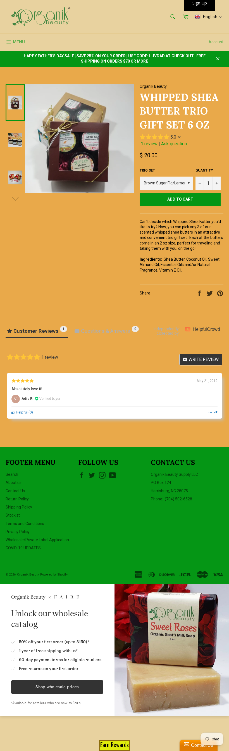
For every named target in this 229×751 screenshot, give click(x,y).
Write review (203, 359)
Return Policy (17, 499)
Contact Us (15, 491)
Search (12, 474)
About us (14, 482)
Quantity (204, 170)
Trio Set (147, 170)
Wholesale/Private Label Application (37, 540)
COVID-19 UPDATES (23, 548)
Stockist (13, 515)
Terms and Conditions (25, 523)
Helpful (21, 412)
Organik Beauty (28, 574)
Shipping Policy (19, 507)
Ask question (174, 143)
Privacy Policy (18, 531)
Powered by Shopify (54, 574)
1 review (149, 143)
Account (216, 42)
